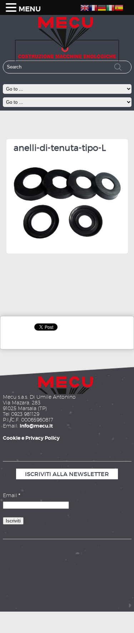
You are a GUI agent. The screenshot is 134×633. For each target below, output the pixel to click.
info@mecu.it (36, 426)
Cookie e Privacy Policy (31, 438)
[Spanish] (119, 7)
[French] (93, 7)
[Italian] (110, 7)
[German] (102, 7)
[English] (84, 7)
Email (11, 495)
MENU (30, 9)
